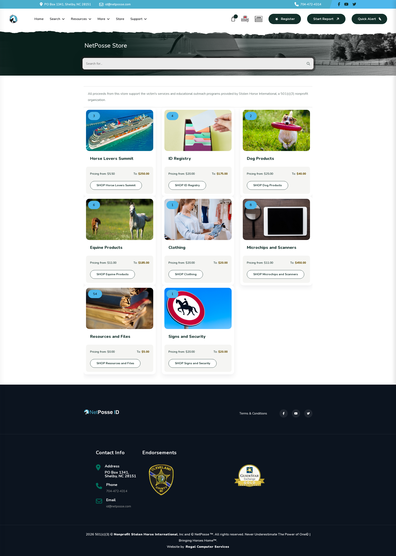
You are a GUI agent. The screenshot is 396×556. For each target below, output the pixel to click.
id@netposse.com (118, 4)
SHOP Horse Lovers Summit (116, 185)
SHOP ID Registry (187, 185)
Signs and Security (187, 336)
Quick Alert (367, 19)
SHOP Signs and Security (192, 363)
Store (120, 19)
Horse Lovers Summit (111, 158)
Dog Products (260, 158)
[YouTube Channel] (346, 4)
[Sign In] (258, 19)
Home (39, 19)
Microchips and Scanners (271, 247)
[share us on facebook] (339, 4)
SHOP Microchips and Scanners (275, 274)
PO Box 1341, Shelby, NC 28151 (67, 4)
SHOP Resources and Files (115, 363)
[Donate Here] (245, 19)
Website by (198, 546)
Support (136, 19)
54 (95, 294)
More (101, 19)
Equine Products (106, 247)
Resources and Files (110, 336)
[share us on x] (354, 4)
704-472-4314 (310, 4)
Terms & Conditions (253, 413)
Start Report (323, 19)
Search (55, 19)
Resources (79, 19)
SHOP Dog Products (267, 185)
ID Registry (180, 158)
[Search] (308, 63)
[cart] (233, 18)
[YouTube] (296, 413)
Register (288, 19)
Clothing (177, 247)
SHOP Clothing (186, 274)
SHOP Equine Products (112, 274)
